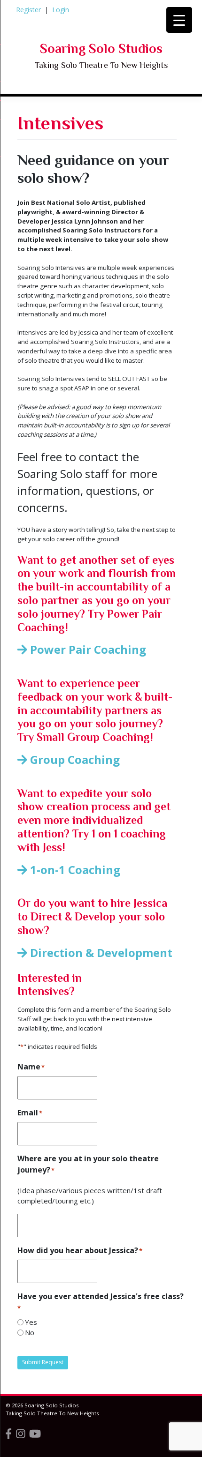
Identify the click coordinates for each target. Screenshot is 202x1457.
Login (60, 9)
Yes (31, 1322)
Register (28, 9)
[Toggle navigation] (32, 104)
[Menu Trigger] (179, 20)
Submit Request (42, 1362)
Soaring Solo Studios (101, 48)
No (29, 1332)
